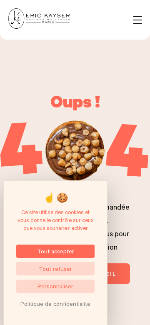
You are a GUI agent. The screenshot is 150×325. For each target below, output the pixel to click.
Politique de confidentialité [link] (55, 303)
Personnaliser (55, 286)
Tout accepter (55, 251)
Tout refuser (55, 268)
